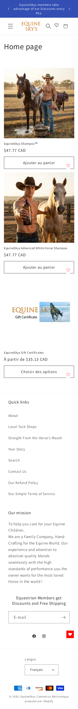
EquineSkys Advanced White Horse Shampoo (35, 248)
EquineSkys (28, 696)
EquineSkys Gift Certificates (24, 352)
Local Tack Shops (22, 426)
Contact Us (17, 471)
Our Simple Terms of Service (31, 493)
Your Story (16, 449)
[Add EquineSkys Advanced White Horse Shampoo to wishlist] (68, 270)
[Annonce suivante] (69, 8)
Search (14, 460)
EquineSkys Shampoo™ (21, 144)
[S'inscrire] (63, 617)
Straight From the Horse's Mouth (35, 437)
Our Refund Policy (23, 482)
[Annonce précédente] (8, 8)
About (13, 415)
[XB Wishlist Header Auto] (56, 25)
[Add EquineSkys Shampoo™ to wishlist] (68, 165)
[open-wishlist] (70, 634)
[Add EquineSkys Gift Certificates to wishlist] (68, 374)
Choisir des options (39, 371)
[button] (10, 26)
